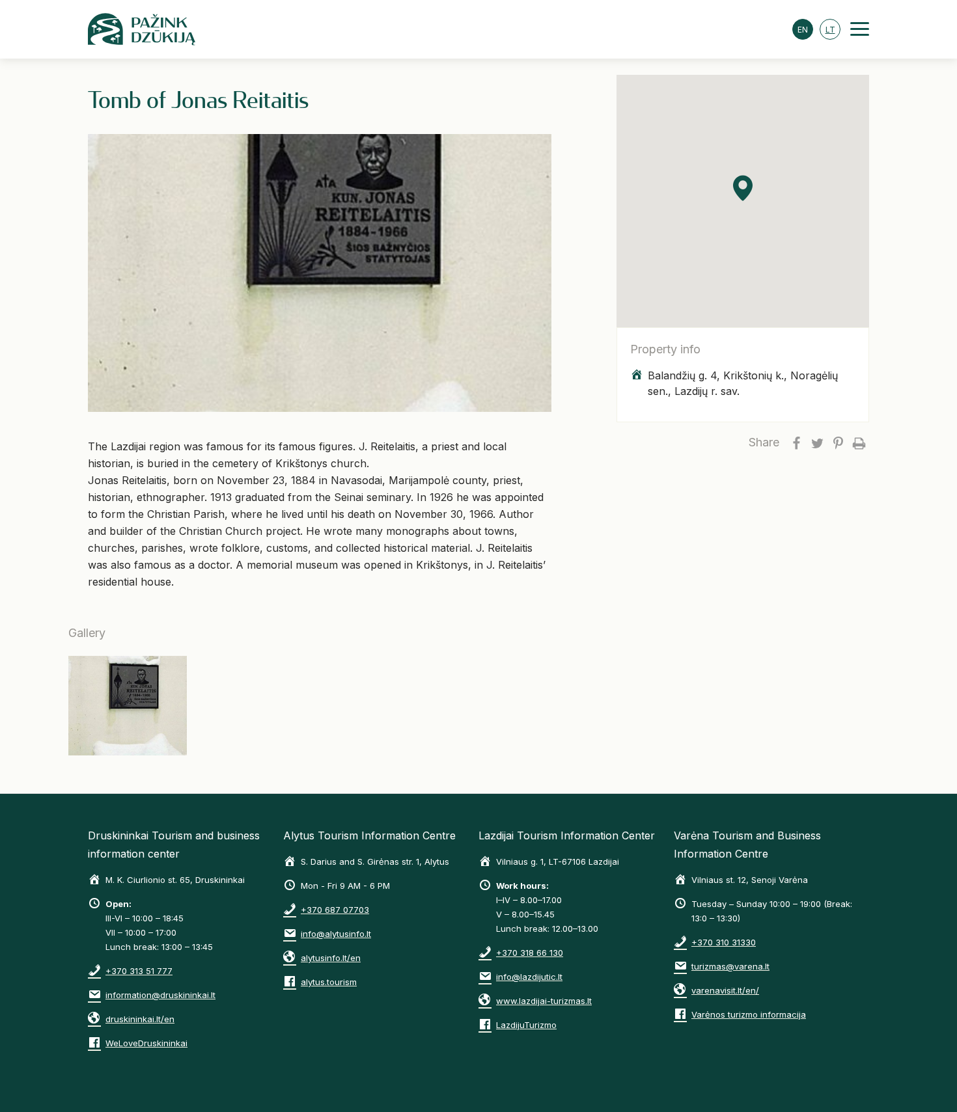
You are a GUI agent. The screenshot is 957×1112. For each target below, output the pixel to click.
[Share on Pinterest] (837, 442)
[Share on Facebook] (796, 442)
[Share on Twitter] (817, 442)
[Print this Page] (858, 442)
